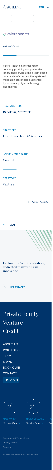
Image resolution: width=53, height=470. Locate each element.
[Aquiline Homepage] (14, 7)
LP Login (11, 380)
